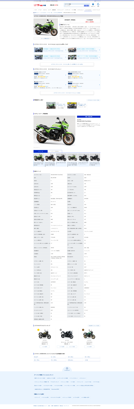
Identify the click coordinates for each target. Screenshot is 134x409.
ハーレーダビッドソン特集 (69, 385)
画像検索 (54, 9)
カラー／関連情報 (55, 151)
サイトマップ (97, 1)
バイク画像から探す (85, 397)
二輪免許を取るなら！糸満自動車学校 (42, 389)
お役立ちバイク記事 (51, 378)
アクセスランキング (55, 381)
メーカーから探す (45, 397)
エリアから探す (76, 397)
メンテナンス (67, 9)
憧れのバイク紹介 (38, 385)
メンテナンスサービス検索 (62, 378)
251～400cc (87, 356)
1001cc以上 (70, 360)
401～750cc (36, 360)
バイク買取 (73, 9)
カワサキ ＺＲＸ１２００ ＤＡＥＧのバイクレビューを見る (67, 92)
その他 (86, 360)
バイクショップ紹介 (65, 381)
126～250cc (70, 356)
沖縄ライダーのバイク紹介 (39, 378)
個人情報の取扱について (42, 405)
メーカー (40, 9)
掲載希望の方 (56, 405)
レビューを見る (72, 346)
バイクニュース (80, 381)
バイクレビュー (80, 9)
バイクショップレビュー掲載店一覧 (41, 381)
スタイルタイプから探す (56, 397)
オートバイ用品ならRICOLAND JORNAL (85, 385)
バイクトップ (37, 397)
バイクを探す (44, 346)
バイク (35, 9)
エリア (49, 9)
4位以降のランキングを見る (94, 325)
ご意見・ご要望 (50, 405)
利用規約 (35, 405)
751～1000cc (54, 360)
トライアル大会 (96, 381)
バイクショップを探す (66, 397)
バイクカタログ (88, 9)
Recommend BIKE (55, 389)
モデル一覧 (40, 151)
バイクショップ (60, 9)
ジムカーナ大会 (88, 381)
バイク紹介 (72, 381)
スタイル (45, 9)
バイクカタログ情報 (58, 385)
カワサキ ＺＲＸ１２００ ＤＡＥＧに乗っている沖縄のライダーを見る (67, 64)
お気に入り (93, 6)
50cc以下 (36, 356)
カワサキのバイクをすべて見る (93, 100)
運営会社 (61, 405)
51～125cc (53, 356)
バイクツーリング (96, 9)
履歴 (98, 6)
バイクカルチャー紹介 (47, 385)
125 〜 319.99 (89, 21)
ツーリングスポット (74, 378)
